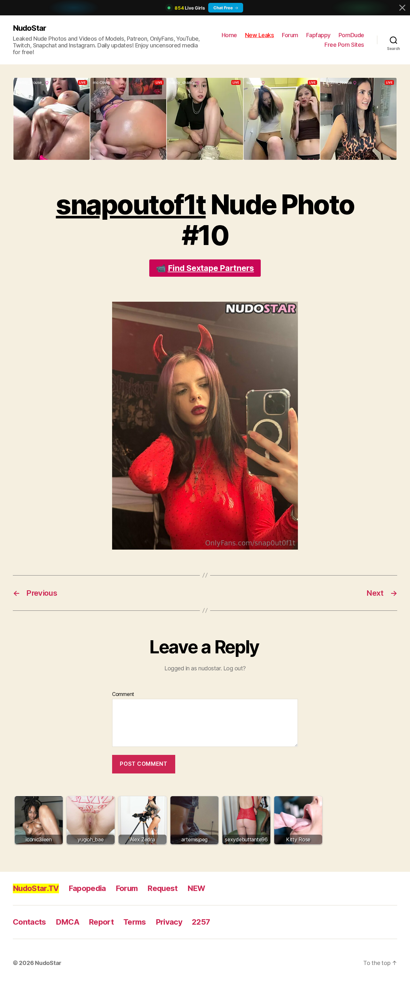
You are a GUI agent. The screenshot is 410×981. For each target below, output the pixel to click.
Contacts (29, 922)
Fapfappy (318, 35)
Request (162, 888)
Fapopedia (87, 888)
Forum (290, 35)
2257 (201, 922)
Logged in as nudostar (192, 668)
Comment (123, 694)
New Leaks (259, 35)
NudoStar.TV (36, 888)
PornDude (351, 35)
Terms (134, 922)
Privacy (169, 922)
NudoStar (29, 28)
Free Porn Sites (344, 44)
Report (101, 922)
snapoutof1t (131, 204)
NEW (196, 888)
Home (229, 35)
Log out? (234, 668)
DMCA (67, 922)
